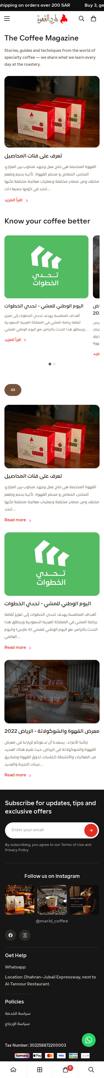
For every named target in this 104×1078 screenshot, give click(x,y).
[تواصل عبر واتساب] (89, 1040)
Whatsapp (15, 967)
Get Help (16, 955)
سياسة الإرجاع (17, 1024)
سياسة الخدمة (18, 1014)
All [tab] (13, 390)
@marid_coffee (52, 921)
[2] (54, 364)
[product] (13, 1069)
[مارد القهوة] (52, 18)
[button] (93, 18)
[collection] (39, 1069)
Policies (14, 1002)
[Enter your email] (91, 830)
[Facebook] (10, 935)
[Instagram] (25, 935)
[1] (50, 364)
